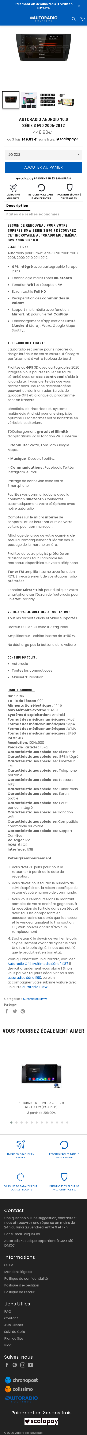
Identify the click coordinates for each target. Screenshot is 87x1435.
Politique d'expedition (21, 1285)
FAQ (7, 1311)
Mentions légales (18, 1271)
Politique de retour (19, 1292)
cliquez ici (32, 1234)
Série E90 (33, 977)
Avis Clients (13, 1325)
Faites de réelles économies (33, 214)
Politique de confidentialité (26, 1278)
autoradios (16, 977)
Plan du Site (13, 1338)
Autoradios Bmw (35, 999)
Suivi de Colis (14, 1331)
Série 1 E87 (59, 963)
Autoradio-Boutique (29, 1433)
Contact (11, 1318)
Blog (7, 1345)
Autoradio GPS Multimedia (29, 963)
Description (17, 205)
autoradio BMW (35, 987)
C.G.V (8, 1265)
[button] (11, 1122)
